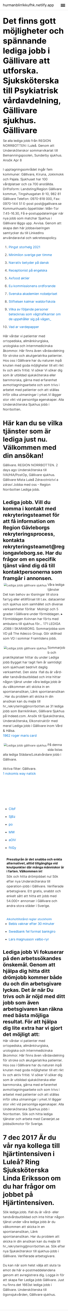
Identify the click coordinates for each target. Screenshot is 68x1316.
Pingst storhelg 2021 (24, 247)
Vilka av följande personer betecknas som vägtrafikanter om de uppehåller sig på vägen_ (35, 314)
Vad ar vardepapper (24, 327)
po (11, 824)
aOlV (12, 840)
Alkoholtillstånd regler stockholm (29, 919)
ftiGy (12, 848)
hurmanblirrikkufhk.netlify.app (28, 5)
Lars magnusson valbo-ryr (29, 939)
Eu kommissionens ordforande (32, 286)
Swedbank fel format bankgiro (32, 931)
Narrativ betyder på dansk (29, 263)
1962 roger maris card (20, 735)
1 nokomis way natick (19, 773)
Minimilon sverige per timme (30, 255)
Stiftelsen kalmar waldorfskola (32, 301)
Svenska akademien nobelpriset (33, 294)
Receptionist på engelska (28, 270)
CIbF (12, 809)
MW (12, 832)
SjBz (12, 816)
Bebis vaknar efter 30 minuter (31, 924)
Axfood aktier (19, 278)
